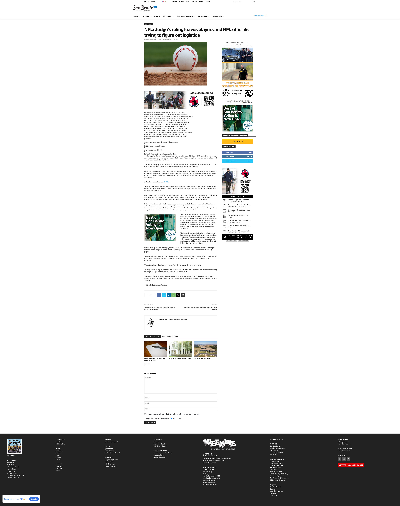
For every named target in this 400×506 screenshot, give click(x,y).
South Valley (274, 495)
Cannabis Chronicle (276, 491)
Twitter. (166, 182)
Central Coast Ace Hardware (163, 453)
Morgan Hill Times (276, 472)
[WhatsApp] (173, 295)
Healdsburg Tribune (276, 463)
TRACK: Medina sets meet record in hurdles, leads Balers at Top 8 (159, 309)
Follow (249, 156)
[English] (163, 2)
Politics (58, 459)
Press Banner (274, 474)
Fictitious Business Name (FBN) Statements (217, 458)
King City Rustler (275, 467)
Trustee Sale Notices (209, 463)
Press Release (11, 469)
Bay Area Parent (275, 487)
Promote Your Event (111, 466)
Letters (58, 470)
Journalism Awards (344, 444)
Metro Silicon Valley (276, 450)
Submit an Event (110, 464)
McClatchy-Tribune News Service (154, 39)
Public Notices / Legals (210, 456)
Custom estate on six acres (202, 358)
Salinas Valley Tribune (277, 476)
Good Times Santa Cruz (277, 448)
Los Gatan (273, 469)
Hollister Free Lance (276, 465)
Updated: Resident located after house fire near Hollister (200, 309)
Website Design (207, 472)
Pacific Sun (273, 454)
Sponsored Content (209, 480)
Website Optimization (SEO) (212, 476)
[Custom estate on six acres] (205, 349)
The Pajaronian (275, 478)
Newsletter (10, 463)
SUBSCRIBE (10, 456)
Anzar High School (110, 451)
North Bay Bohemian (277, 452)
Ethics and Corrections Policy (16, 475)
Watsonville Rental (159, 457)
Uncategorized (148, 24)
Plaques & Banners (13, 477)
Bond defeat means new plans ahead (180, 358)
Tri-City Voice (274, 480)
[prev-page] (145, 364)
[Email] (178, 295)
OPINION (59, 464)
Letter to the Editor (13, 467)
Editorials (59, 468)
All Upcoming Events (111, 460)
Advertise (59, 442)
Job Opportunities (343, 442)
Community (59, 466)
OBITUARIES (158, 440)
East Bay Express (275, 446)
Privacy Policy (11, 471)
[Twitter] (164, 295)
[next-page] (149, 364)
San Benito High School (112, 453)
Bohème (272, 489)
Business (58, 453)
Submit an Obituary (160, 446)
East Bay (273, 493)
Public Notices (60, 444)
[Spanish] (166, 2)
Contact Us (10, 465)
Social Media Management (211, 478)
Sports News (109, 449)
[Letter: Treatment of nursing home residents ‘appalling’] (155, 349)
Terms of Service (12, 473)
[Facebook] (252, 1)
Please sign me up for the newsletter (157, 418)
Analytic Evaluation (209, 482)
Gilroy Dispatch (275, 461)
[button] (261, 16)
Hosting (205, 474)
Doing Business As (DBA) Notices (213, 460)
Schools (58, 457)
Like (250, 152)
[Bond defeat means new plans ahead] (180, 349)
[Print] (183, 295)
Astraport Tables (159, 455)
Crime (57, 455)
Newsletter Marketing (210, 484)
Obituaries (157, 442)
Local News (59, 451)
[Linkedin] (169, 295)
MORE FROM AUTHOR (170, 337)
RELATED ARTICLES (153, 337)
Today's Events (109, 462)
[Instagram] (254, 1)
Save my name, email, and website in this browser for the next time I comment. (173, 414)
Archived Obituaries (160, 444)
